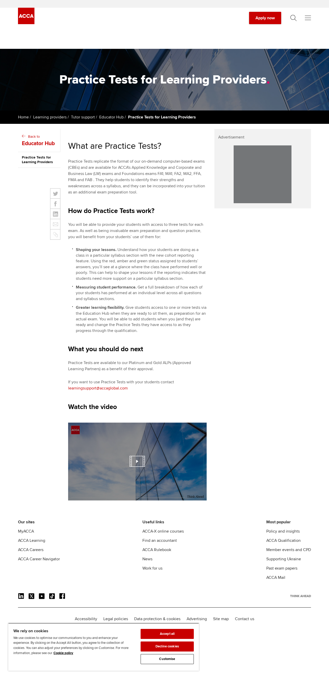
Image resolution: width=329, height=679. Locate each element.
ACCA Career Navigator (39, 559)
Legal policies (115, 618)
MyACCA (26, 531)
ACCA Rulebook (156, 549)
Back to (38, 140)
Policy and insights (283, 531)
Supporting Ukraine (283, 559)
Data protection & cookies (157, 618)
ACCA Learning (31, 540)
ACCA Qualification (283, 540)
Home (23, 117)
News (147, 559)
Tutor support (83, 117)
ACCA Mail (275, 577)
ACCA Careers (30, 549)
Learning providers (50, 117)
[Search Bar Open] (293, 18)
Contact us (244, 618)
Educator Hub (111, 117)
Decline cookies (167, 646)
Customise (167, 659)
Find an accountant (159, 540)
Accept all (167, 634)
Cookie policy (63, 653)
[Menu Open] (308, 18)
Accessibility (86, 618)
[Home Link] (300, 596)
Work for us (152, 568)
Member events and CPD (288, 549)
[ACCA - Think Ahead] (26, 22)
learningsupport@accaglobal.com (98, 388)
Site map (221, 618)
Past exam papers (281, 568)
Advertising (197, 618)
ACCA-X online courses (163, 531)
